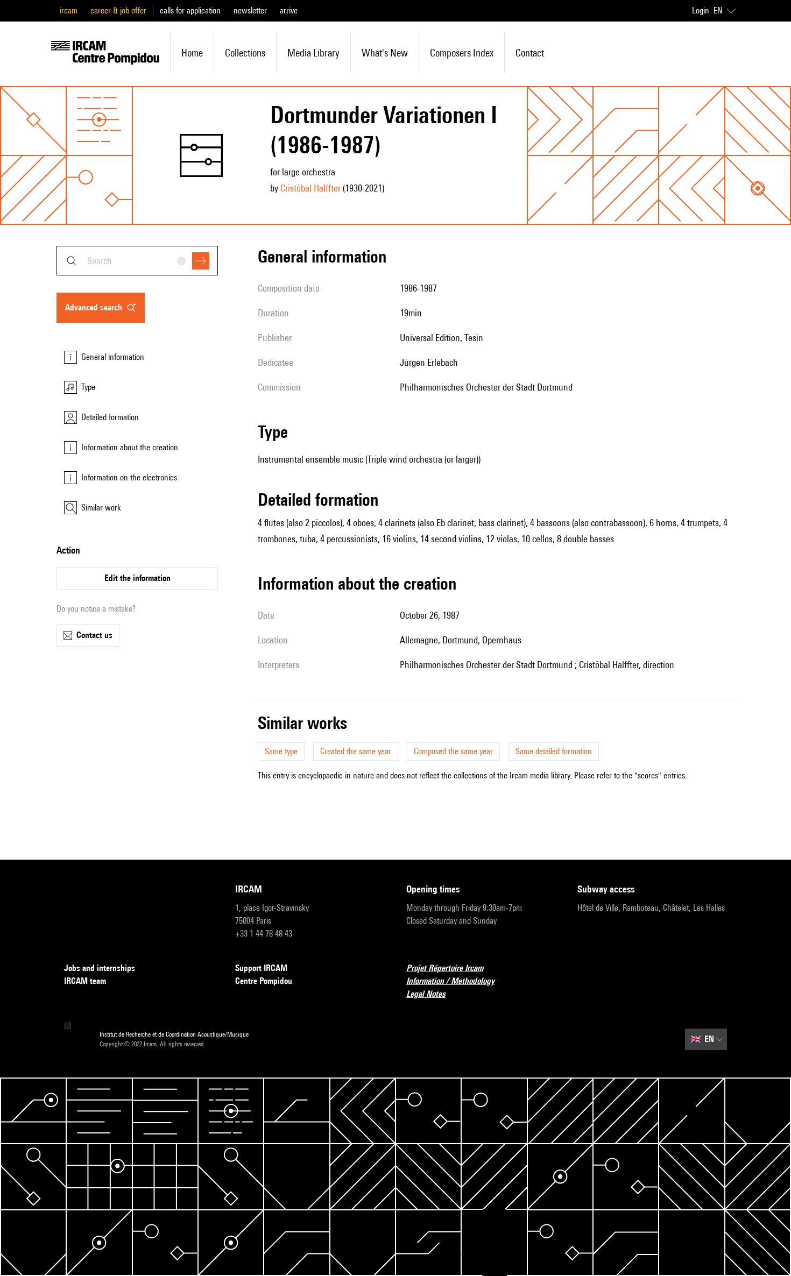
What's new (385, 53)
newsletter (250, 10)
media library (313, 53)
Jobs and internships (99, 968)
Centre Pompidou (263, 981)
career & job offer (118, 10)
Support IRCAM (261, 968)
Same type (281, 751)
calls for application (190, 10)
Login (700, 10)
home (192, 53)
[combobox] (137, 260)
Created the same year (355, 751)
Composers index (461, 53)
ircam (68, 10)
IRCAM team (85, 981)
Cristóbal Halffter (310, 188)
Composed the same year (453, 751)
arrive (289, 10)
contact (529, 53)
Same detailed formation (553, 751)
